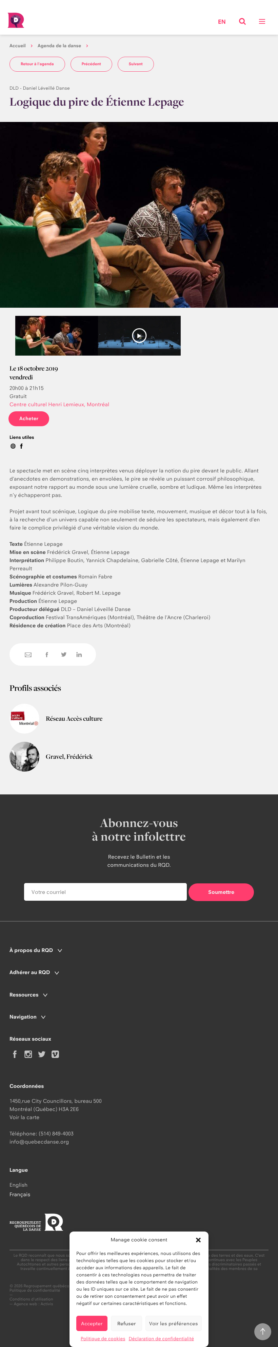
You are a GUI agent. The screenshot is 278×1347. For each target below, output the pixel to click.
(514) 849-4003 (56, 1133)
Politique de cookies (103, 1339)
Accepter (92, 1323)
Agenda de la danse (59, 46)
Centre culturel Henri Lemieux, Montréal (59, 404)
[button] (198, 1240)
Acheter (28, 418)
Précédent (91, 63)
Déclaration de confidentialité (161, 1339)
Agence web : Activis (33, 1303)
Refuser (126, 1323)
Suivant (136, 63)
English (18, 1185)
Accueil (17, 46)
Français (19, 1194)
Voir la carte (24, 1117)
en (222, 22)
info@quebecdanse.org (39, 1141)
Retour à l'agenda (37, 63)
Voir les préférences (173, 1323)
